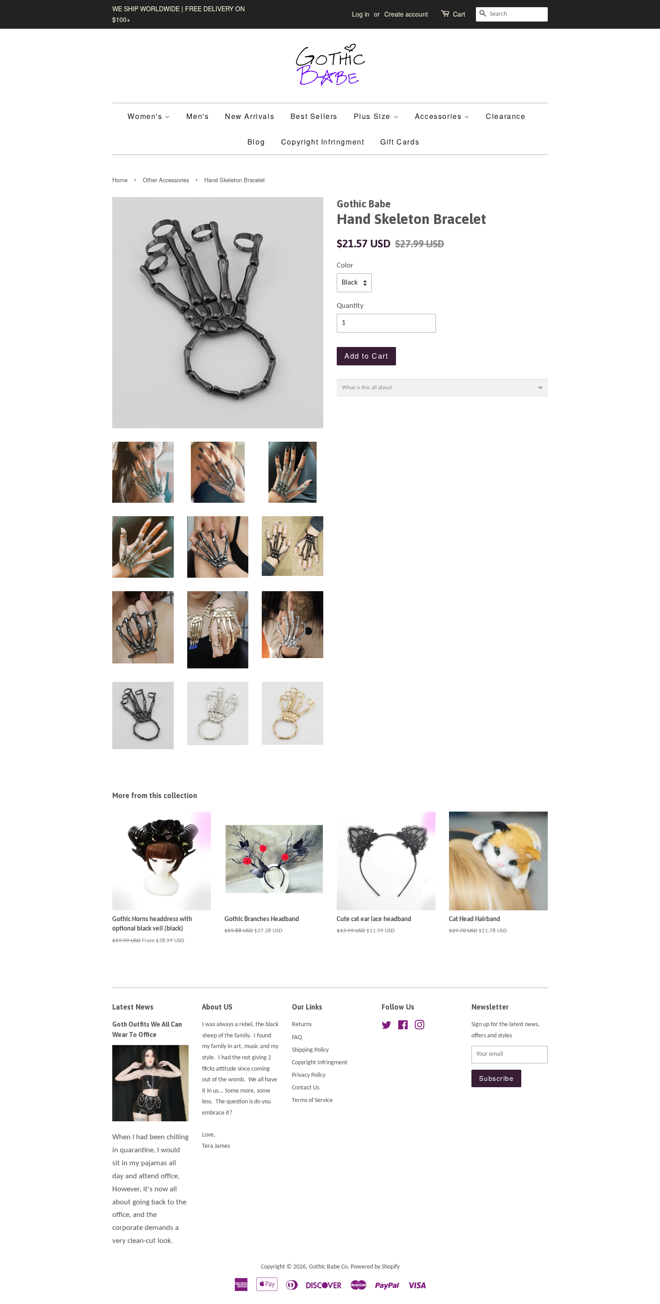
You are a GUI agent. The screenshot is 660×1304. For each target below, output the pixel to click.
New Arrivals (249, 116)
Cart (459, 13)
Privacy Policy (309, 1075)
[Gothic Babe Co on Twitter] (387, 1027)
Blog (256, 141)
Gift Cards (399, 141)
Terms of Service (312, 1100)
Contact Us (305, 1087)
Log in (361, 13)
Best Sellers (314, 116)
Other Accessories (166, 180)
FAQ (297, 1037)
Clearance (505, 116)
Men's (197, 116)
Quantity (350, 306)
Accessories (439, 116)
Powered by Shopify (375, 1267)
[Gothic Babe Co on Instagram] (419, 1027)
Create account (406, 13)
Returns (302, 1024)
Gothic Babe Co (328, 1267)
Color (345, 265)
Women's (146, 116)
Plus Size (373, 116)
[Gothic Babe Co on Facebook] (403, 1027)
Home (120, 180)
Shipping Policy (310, 1050)
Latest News (133, 1007)
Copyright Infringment (323, 141)
